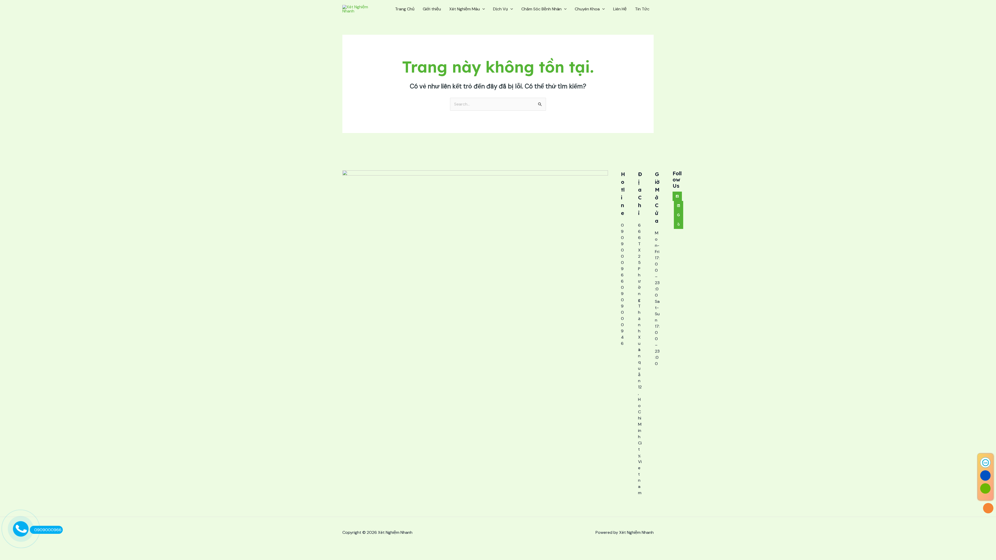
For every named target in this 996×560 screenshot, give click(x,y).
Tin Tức (642, 9)
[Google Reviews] (678, 215)
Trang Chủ (404, 9)
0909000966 (47, 530)
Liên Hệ (620, 9)
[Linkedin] (678, 205)
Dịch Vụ (500, 9)
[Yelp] (678, 224)
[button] (482, 9)
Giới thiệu (432, 9)
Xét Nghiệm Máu (464, 9)
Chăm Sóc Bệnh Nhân (541, 9)
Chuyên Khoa (587, 9)
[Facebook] (677, 196)
